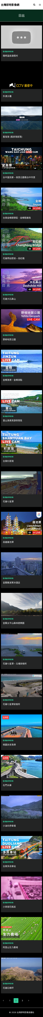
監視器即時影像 (8, 51)
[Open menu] (40, 5)
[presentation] (21, 37)
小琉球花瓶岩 (9, 907)
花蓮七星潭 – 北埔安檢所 (15, 663)
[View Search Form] (34, 5)
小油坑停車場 (9, 826)
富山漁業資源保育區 (12, 420)
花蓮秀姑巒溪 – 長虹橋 (13, 258)
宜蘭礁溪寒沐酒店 (11, 582)
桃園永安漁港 (9, 744)
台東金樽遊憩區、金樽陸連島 (17, 218)
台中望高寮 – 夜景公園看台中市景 (19, 177)
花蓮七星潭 (8, 501)
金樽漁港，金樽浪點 (12, 380)
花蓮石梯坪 (8, 988)
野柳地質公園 (9, 339)
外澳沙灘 (7, 96)
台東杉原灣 (8, 461)
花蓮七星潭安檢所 (11, 704)
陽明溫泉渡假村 (10, 56)
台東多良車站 (9, 866)
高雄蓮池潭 (8, 542)
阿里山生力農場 (10, 947)
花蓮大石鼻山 (9, 299)
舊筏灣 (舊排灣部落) (12, 137)
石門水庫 (7, 785)
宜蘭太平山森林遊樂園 (13, 623)
